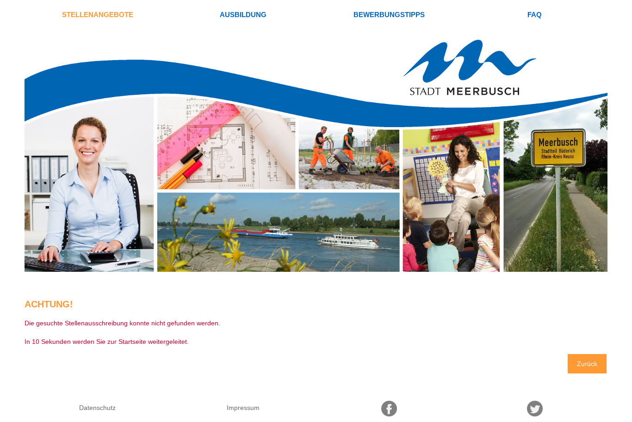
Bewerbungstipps (389, 14)
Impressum (243, 407)
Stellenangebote (97, 14)
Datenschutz (97, 407)
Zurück (587, 363)
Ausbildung (243, 14)
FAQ (534, 14)
